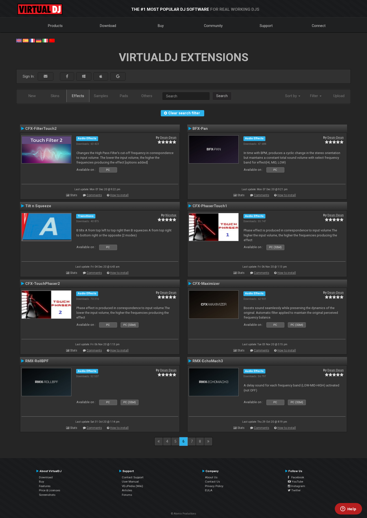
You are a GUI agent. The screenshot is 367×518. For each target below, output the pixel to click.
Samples (101, 96)
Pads (124, 96)
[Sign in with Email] (45, 76)
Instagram (297, 486)
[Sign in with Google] (118, 76)
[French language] (32, 40)
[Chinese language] (52, 40)
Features (44, 486)
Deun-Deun (168, 137)
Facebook (296, 477)
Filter (314, 96)
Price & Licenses (49, 490)
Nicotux (170, 215)
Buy (161, 26)
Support (266, 26)
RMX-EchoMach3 (207, 361)
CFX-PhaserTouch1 (209, 206)
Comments (94, 195)
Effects (78, 96)
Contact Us (212, 481)
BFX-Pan (200, 128)
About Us (211, 477)
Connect (319, 26)
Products (55, 26)
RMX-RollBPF (37, 361)
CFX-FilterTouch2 (41, 128)
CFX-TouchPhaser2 (42, 283)
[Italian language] (45, 40)
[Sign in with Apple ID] (100, 76)
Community (213, 26)
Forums (127, 495)
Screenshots (47, 495)
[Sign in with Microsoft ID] (83, 76)
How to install (119, 195)
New (32, 96)
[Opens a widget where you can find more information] (348, 509)
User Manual (130, 481)
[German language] (38, 40)
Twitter (296, 490)
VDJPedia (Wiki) (132, 486)
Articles (127, 490)
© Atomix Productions (183, 513)
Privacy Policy (214, 486)
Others (146, 96)
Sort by (291, 96)
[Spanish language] (25, 40)
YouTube (297, 481)
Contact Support (133, 477)
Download (108, 26)
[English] (19, 40)
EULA (208, 490)
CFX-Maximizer (206, 283)
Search (222, 96)
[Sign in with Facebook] (67, 76)
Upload (339, 96)
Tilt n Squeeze (38, 206)
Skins (55, 96)
